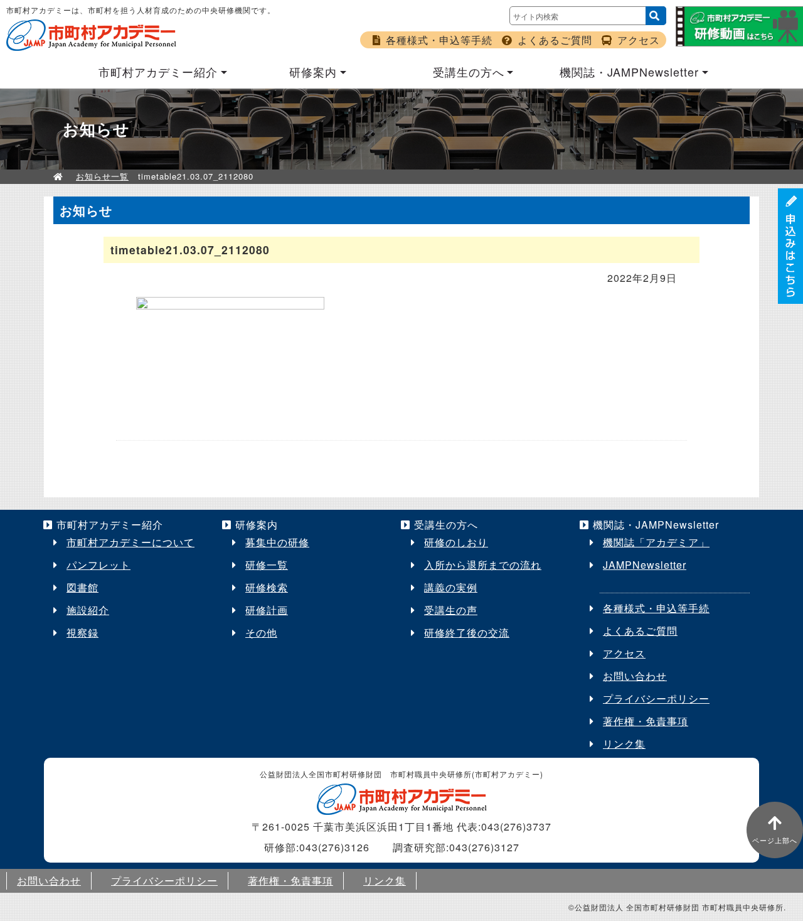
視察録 (82, 632)
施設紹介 (87, 610)
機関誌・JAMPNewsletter (629, 71)
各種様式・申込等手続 (439, 40)
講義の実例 (450, 587)
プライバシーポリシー (656, 698)
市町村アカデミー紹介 (158, 71)
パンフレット (98, 564)
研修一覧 (266, 564)
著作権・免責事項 (645, 721)
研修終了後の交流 (466, 632)
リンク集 (624, 743)
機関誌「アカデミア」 (656, 542)
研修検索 (266, 587)
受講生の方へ (468, 71)
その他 (261, 632)
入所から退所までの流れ (482, 564)
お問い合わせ (635, 676)
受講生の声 (450, 610)
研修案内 (313, 71)
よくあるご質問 (555, 40)
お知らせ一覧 (102, 176)
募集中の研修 (277, 542)
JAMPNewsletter (644, 564)
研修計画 (266, 610)
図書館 (82, 587)
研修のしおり (456, 542)
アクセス (638, 40)
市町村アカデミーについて (130, 542)
